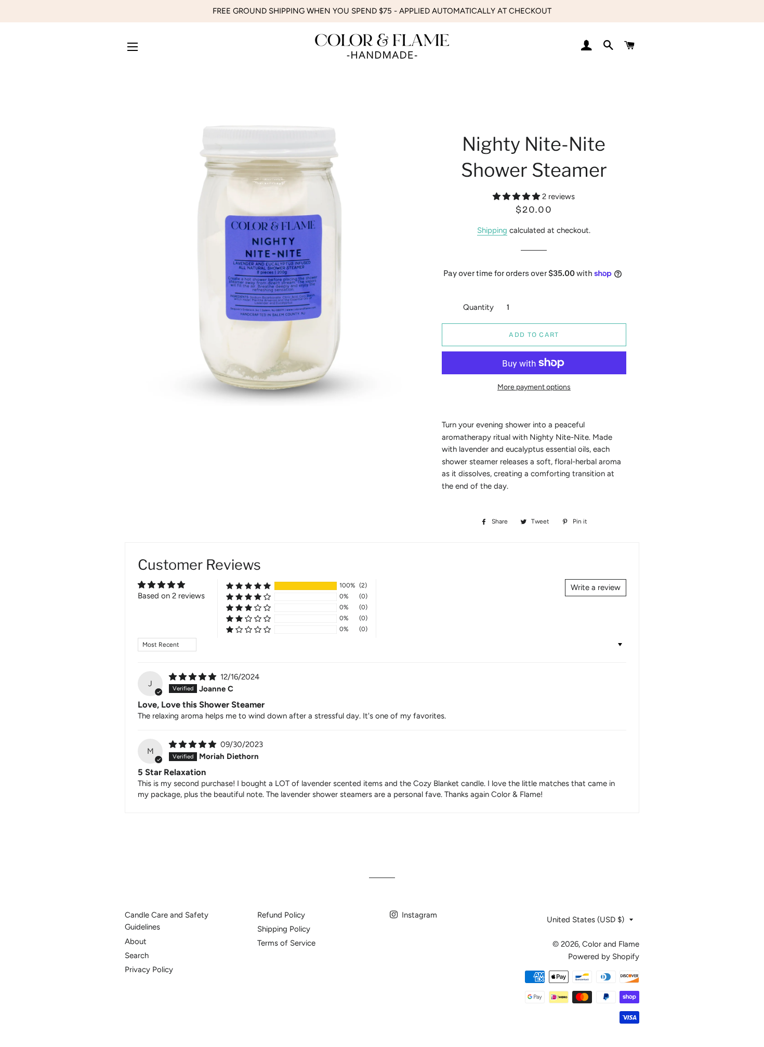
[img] (193, 677)
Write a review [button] (596, 587)
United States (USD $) (585, 919)
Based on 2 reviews (171, 595)
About (136, 941)
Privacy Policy (149, 969)
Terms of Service (286, 943)
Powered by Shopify (603, 956)
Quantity (478, 307)
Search (137, 955)
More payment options (534, 387)
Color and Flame (610, 944)
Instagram (418, 915)
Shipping (492, 230)
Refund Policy (281, 915)
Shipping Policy (283, 929)
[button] (517, 196)
